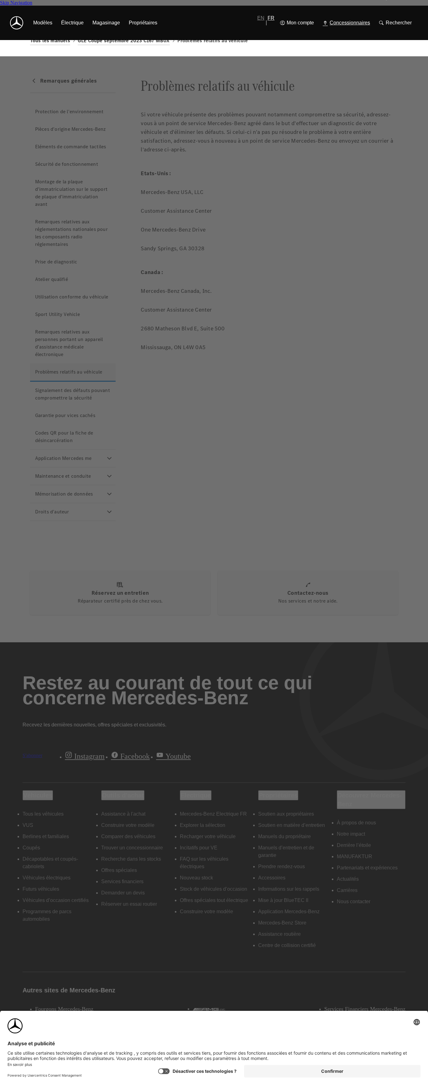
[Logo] (16, 22)
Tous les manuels (50, 40)
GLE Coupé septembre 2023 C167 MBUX (124, 40)
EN (260, 18)
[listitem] (42, 23)
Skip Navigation (16, 2)
